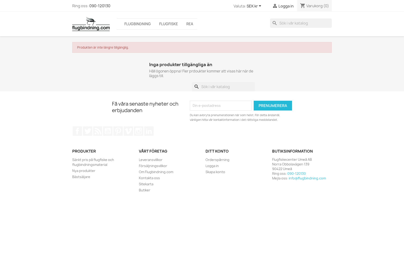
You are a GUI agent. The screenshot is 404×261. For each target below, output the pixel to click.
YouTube (107, 131)
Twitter (87, 131)
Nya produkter (83, 170)
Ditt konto (217, 151)
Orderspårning (217, 159)
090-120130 (99, 5)
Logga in (212, 166)
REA (189, 23)
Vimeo (128, 131)
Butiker (144, 190)
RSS (97, 131)
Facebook (77, 131)
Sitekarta (146, 184)
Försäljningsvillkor (153, 166)
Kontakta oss (149, 178)
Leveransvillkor (150, 159)
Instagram (138, 131)
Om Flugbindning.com (156, 172)
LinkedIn (149, 131)
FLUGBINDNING (137, 23)
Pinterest (118, 131)
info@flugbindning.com (307, 178)
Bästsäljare (81, 177)
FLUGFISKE (168, 23)
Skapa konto (215, 172)
